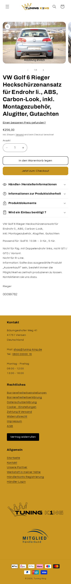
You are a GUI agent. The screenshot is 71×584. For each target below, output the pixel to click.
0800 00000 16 (22, 354)
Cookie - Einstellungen (21, 407)
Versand (20, 135)
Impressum (14, 421)
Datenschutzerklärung (22, 402)
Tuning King (40, 579)
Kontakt (12, 462)
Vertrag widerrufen (23, 436)
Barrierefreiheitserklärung (24, 397)
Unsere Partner (17, 467)
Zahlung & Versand (19, 411)
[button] (7, 6)
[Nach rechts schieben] (43, 70)
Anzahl (7, 140)
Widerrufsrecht (17, 416)
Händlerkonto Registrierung (25, 476)
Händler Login (16, 481)
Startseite (13, 457)
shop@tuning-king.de (28, 349)
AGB (10, 426)
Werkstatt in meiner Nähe (24, 472)
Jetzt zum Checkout (35, 170)
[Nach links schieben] (28, 70)
